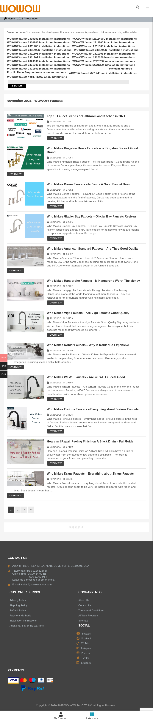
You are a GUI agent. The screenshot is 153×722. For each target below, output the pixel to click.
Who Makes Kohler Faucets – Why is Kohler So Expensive (88, 345)
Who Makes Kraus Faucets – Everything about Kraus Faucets (90, 473)
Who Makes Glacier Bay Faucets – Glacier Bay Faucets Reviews (92, 216)
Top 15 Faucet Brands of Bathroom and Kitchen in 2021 (86, 116)
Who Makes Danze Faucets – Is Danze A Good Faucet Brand (89, 184)
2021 (20, 18)
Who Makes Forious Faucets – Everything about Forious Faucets (93, 409)
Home (11, 18)
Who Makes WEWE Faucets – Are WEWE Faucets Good (86, 377)
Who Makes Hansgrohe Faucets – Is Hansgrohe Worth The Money (93, 280)
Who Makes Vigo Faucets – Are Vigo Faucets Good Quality (88, 312)
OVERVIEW (56, 138)
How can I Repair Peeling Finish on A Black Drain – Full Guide (90, 441)
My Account (61, 718)
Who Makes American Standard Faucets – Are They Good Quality (92, 248)
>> (31, 509)
